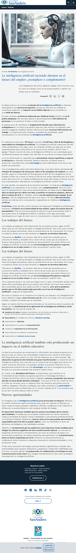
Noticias (11, 7)
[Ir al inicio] (38, 515)
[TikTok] (45, 490)
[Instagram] (30, 490)
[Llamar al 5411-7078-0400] (38, 531)
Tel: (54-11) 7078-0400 (34, 472)
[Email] (63, 96)
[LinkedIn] (55, 96)
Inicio (4, 7)
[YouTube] (40, 490)
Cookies (38, 548)
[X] (59, 96)
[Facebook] (50, 96)
